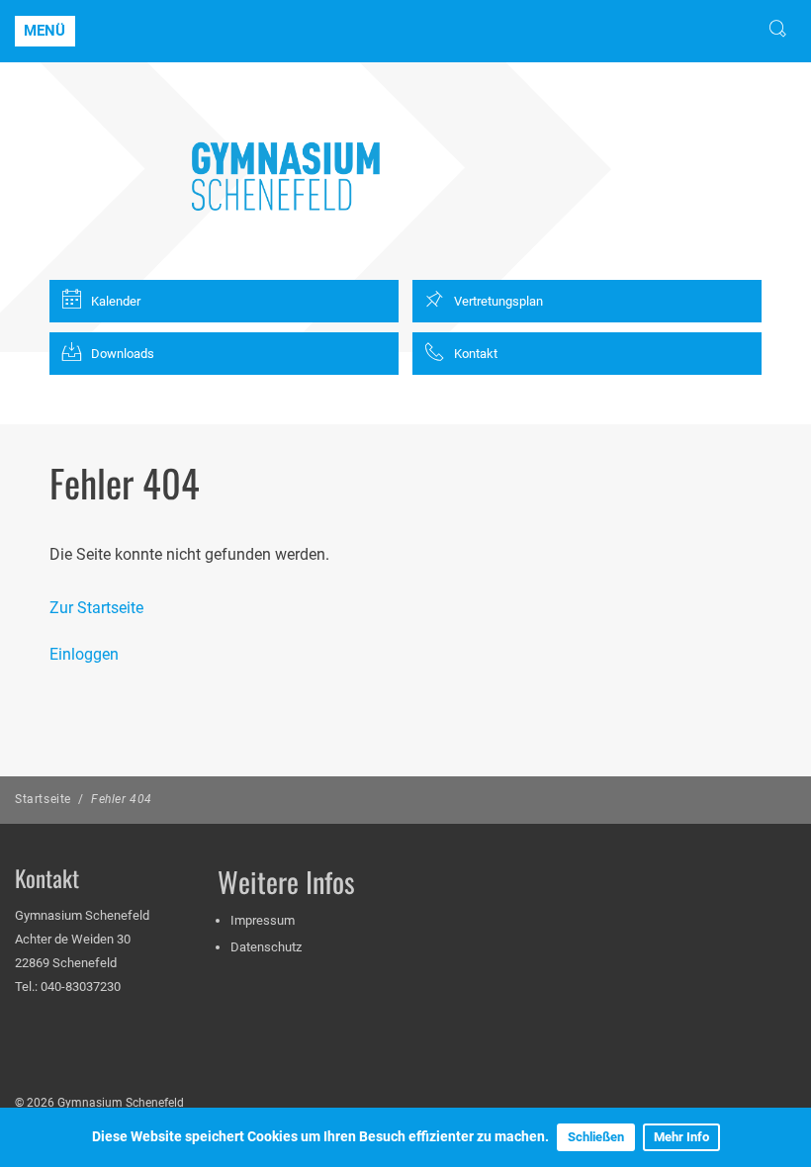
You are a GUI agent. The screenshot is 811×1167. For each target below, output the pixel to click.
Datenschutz (266, 947)
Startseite (43, 799)
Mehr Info (681, 1136)
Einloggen (84, 654)
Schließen (596, 1136)
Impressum (262, 920)
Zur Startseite (96, 607)
